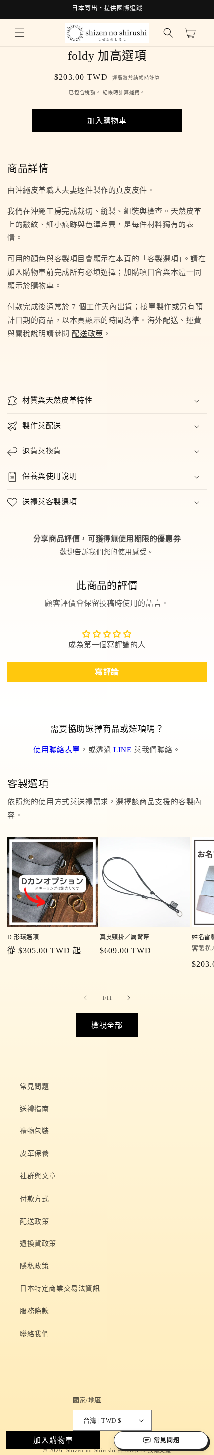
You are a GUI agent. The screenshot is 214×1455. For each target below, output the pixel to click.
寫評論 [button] (107, 672)
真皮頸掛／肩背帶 (125, 937)
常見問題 (34, 1086)
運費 (134, 92)
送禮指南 (34, 1109)
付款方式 (34, 1199)
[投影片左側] (85, 997)
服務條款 (34, 1311)
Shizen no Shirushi (91, 1450)
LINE (122, 750)
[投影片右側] (129, 997)
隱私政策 (34, 1266)
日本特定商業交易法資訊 (60, 1288)
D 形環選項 (23, 937)
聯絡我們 (34, 1334)
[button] (20, 33)
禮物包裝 (34, 1131)
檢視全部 (107, 1025)
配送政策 (87, 333)
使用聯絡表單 (56, 750)
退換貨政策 (38, 1243)
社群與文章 (38, 1176)
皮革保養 (34, 1153)
